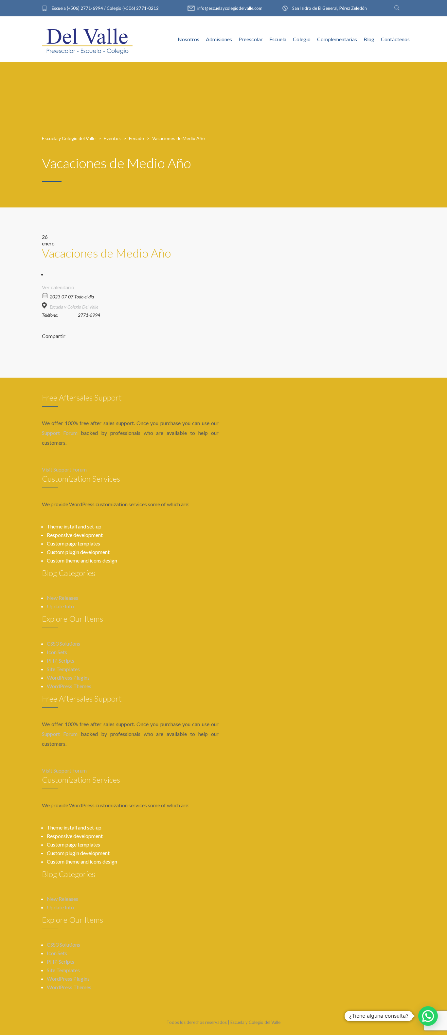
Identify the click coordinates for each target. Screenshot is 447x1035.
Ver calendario (58, 287)
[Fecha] (45, 295)
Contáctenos (395, 39)
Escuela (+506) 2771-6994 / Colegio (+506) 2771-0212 (105, 8)
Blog (369, 39)
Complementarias (337, 39)
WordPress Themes (69, 686)
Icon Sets (57, 652)
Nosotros (188, 39)
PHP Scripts (60, 660)
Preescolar (251, 39)
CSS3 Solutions (63, 643)
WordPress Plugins (68, 677)
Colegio (302, 39)
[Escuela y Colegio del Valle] (87, 39)
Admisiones (219, 39)
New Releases (62, 598)
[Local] (45, 305)
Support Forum (60, 433)
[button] (428, 1016)
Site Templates (63, 669)
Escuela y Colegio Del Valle (74, 307)
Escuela (277, 39)
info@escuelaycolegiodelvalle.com (229, 8)
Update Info (60, 606)
